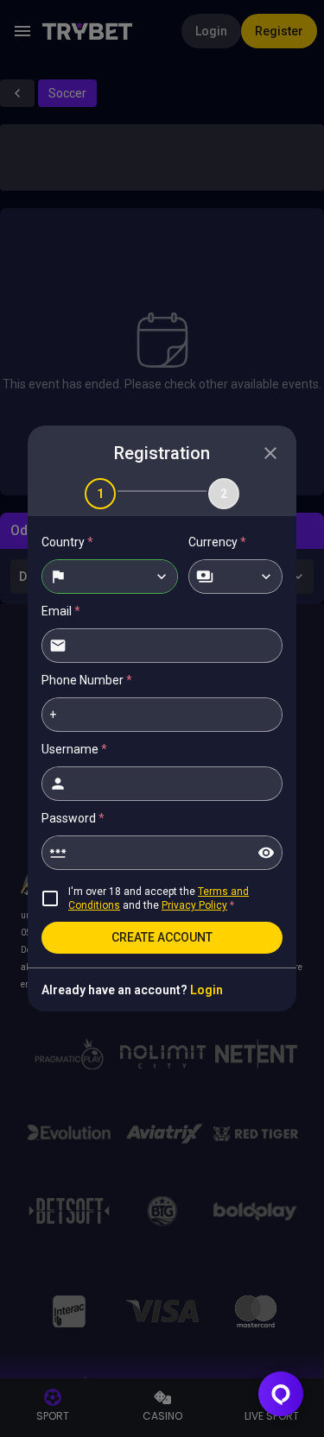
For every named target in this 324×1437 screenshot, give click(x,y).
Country (67, 542)
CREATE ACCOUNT (162, 937)
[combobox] (110, 576)
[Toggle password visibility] (266, 852)
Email (60, 611)
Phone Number (86, 680)
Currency (217, 542)
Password (73, 818)
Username (74, 749)
